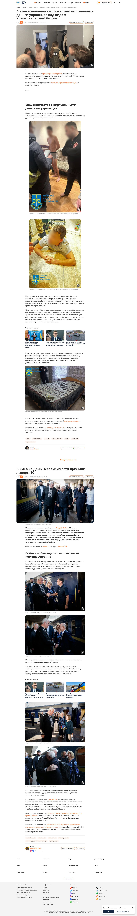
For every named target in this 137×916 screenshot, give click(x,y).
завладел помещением (56, 428)
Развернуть (68, 879)
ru (115, 2)
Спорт (71, 3)
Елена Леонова (34, 449)
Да (108, 911)
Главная (18, 7)
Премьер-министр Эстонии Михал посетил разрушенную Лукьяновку (55, 343)
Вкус (70, 859)
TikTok (101, 888)
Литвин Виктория (35, 848)
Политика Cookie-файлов (24, 897)
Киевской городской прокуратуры (64, 83)
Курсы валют (47, 902)
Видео (87, 3)
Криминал (75, 438)
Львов (44, 865)
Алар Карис (42, 838)
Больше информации (123, 911)
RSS (100, 899)
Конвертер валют (48, 904)
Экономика (62, 3)
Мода (96, 865)
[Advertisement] (54, 95)
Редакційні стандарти (23, 895)
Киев (24, 7)
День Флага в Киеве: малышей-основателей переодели (74, 695)
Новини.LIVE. (63, 546)
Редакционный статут (23, 892)
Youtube (74, 888)
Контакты (46, 892)
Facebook (75, 899)
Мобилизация (73, 865)
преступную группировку (52, 74)
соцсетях (45, 546)
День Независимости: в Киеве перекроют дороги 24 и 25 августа (75, 343)
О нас (45, 888)
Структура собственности (51, 897)
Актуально (46, 859)
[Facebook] (33, 851)
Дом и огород (99, 859)
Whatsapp (75, 902)
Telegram (75, 890)
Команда (46, 899)
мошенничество (56, 438)
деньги (47, 438)
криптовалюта (37, 438)
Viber (73, 893)
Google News (103, 890)
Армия (54, 3)
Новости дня (20, 872)
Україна (38, 3)
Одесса (44, 872)
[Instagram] (31, 851)
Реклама (45, 895)
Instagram (75, 896)
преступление (30, 442)
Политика (71, 872)
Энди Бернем (53, 841)
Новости (47, 3)
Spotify (101, 893)
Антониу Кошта (63, 838)
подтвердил (53, 799)
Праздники (98, 872)
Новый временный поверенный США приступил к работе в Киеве (32, 344)
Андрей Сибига (62, 528)
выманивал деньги (71, 421)
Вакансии (46, 890)
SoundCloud (102, 896)
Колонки (78, 3)
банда (66, 438)
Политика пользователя (24, 888)
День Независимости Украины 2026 (36, 841)
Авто (18, 859)
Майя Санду (52, 838)
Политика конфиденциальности (26, 890)
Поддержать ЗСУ (105, 2)
